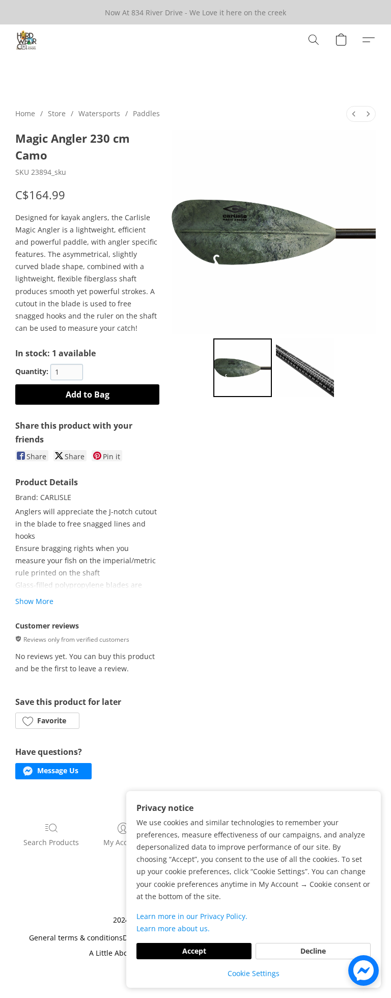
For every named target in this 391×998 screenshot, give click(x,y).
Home (25, 113)
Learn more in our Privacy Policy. (191, 916)
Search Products (51, 842)
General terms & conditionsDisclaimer (94, 937)
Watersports (99, 113)
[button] (26, 40)
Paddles (146, 113)
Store (57, 113)
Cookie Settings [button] (254, 973)
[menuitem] (354, 114)
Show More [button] (34, 601)
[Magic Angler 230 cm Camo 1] (305, 367)
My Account (123, 842)
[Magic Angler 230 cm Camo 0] (242, 367)
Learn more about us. (173, 928)
